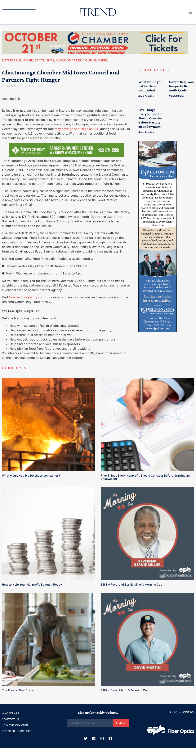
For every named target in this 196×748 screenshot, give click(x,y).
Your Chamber (95, 61)
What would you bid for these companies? (150, 86)
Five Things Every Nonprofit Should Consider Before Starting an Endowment (150, 118)
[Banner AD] (95, 53)
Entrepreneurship (17, 61)
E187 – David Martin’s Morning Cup (125, 690)
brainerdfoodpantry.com (26, 297)
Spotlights (44, 61)
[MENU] (190, 12)
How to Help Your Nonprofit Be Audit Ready (181, 86)
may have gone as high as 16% (77, 129)
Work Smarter (68, 61)
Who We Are (10, 713)
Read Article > (146, 95)
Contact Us (10, 719)
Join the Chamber (15, 725)
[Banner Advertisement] (66, 156)
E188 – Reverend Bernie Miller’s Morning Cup (131, 584)
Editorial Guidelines (17, 731)
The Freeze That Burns (18, 690)
